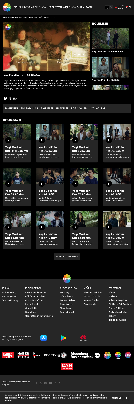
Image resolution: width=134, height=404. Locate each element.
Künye (112, 292)
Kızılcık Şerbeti (9, 296)
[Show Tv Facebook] (36, 383)
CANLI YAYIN (121, 7)
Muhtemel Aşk (9, 292)
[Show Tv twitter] (40, 383)
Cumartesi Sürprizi (34, 300)
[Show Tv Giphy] (55, 383)
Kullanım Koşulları (118, 300)
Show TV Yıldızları (93, 292)
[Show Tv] (7, 7)
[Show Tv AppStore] (43, 338)
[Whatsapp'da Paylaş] (15, 98)
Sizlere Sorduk (67, 312)
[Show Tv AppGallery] (83, 338)
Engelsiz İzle (90, 304)
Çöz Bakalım (66, 296)
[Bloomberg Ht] (55, 355)
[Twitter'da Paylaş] (10, 98)
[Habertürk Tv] (23, 355)
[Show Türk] (118, 355)
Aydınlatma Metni (27, 398)
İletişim (112, 315)
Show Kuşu (65, 308)
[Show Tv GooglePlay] (63, 338)
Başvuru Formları (92, 296)
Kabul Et (116, 397)
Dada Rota (30, 312)
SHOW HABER (46, 7)
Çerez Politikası (90, 395)
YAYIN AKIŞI (61, 7)
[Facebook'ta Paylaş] (5, 98)
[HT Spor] (36, 355)
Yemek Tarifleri (91, 300)
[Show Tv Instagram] (45, 383)
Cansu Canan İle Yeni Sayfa (39, 315)
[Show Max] (128, 355)
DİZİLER (17, 7)
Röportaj (64, 292)
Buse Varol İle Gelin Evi (36, 292)
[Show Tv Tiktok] (59, 383)
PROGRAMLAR (30, 7)
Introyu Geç (80, 54)
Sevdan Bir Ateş (10, 300)
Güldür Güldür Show (35, 296)
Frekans (113, 296)
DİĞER (89, 7)
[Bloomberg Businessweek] (85, 355)
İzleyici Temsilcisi (117, 319)
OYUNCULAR (98, 108)
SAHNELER (47, 108)
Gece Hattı (31, 308)
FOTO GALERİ (79, 108)
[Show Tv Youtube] (50, 383)
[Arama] (130, 7)
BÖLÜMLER (11, 108)
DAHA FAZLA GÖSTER (67, 256)
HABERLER (62, 108)
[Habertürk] (8, 355)
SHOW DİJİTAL (77, 7)
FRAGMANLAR (29, 108)
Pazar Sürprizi (32, 304)
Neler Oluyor (66, 304)
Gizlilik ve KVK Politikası (120, 304)
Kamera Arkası (67, 300)
